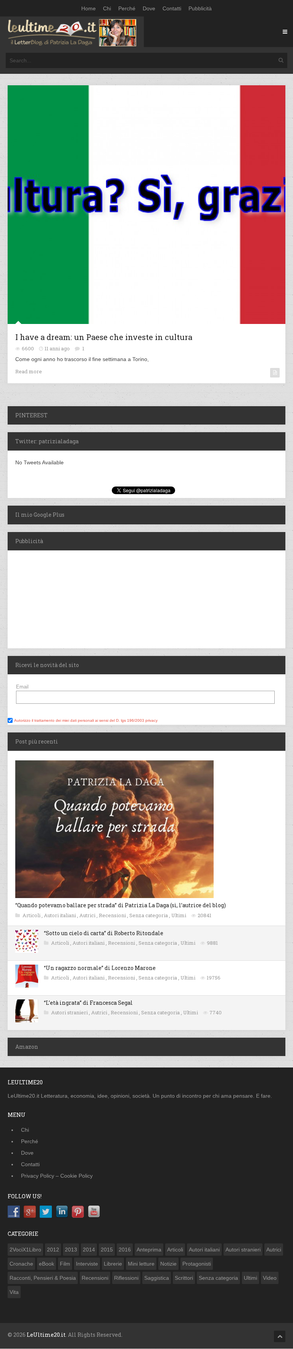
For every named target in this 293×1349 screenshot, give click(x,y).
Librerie (113, 1264)
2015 (107, 1249)
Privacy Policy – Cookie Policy (57, 1176)
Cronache (21, 1264)
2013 (71, 1249)
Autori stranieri (70, 1012)
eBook (46, 1264)
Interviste (87, 1264)
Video (270, 1278)
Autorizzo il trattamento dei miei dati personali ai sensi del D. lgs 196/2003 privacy (86, 720)
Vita (14, 1292)
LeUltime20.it (46, 1334)
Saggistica (156, 1278)
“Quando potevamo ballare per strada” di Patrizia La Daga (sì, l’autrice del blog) (120, 905)
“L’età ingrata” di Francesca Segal (88, 1002)
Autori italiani (60, 915)
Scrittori (184, 1278)
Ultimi (179, 915)
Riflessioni (126, 1278)
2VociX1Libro (25, 1249)
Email (22, 687)
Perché (126, 8)
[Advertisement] (55, 598)
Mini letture (141, 1264)
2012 (53, 1249)
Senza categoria (149, 915)
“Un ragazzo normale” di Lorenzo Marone (100, 967)
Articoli (32, 915)
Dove (149, 8)
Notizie (168, 1264)
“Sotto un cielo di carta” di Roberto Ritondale (103, 933)
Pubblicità (200, 8)
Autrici (88, 915)
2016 (125, 1249)
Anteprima (149, 1249)
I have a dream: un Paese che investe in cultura (103, 337)
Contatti (172, 8)
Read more (28, 371)
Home (88, 8)
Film (65, 1264)
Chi (107, 8)
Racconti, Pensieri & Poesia (43, 1278)
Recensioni (113, 915)
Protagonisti (196, 1264)
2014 (89, 1249)
